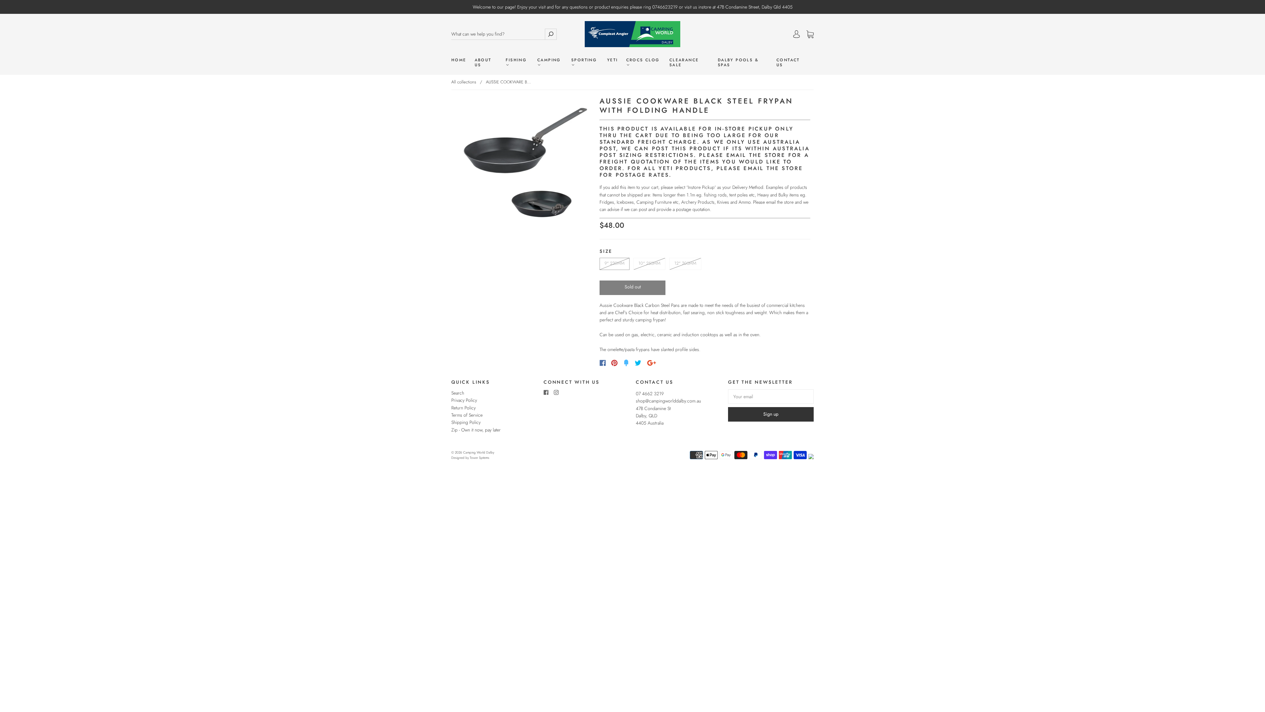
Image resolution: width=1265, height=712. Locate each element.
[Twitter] (638, 363)
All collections (463, 82)
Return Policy (463, 407)
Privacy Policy (464, 400)
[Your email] (771, 396)
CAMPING (549, 60)
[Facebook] (602, 363)
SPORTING (584, 60)
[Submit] (551, 34)
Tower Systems (479, 457)
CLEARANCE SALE (684, 63)
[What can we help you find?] (498, 34)
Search (457, 393)
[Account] (796, 34)
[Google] (651, 363)
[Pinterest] (614, 363)
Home (458, 60)
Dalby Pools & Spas (738, 63)
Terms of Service (467, 415)
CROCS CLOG (643, 60)
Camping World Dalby (478, 452)
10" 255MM (649, 263)
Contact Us (788, 63)
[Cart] (810, 34)
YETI (612, 60)
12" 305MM (685, 263)
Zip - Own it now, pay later (476, 430)
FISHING (516, 60)
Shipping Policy (466, 422)
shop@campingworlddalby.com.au (668, 401)
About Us (483, 63)
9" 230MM (614, 263)
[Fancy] (626, 363)
